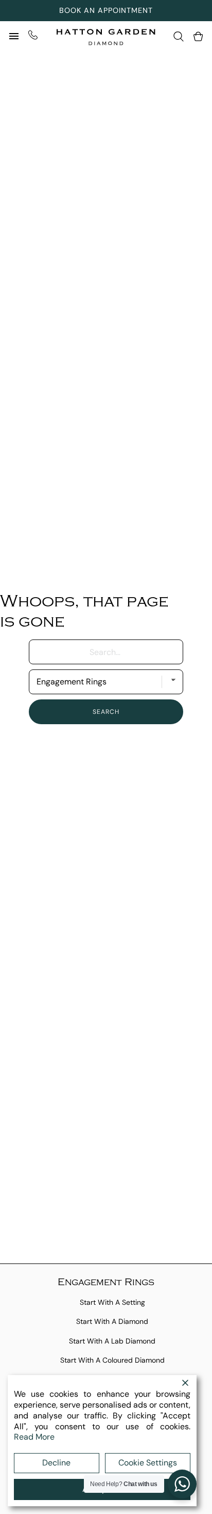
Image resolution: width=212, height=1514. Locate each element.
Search (106, 711)
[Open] (14, 36)
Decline (56, 1463)
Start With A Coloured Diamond (112, 1360)
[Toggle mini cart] (198, 36)
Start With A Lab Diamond (112, 1341)
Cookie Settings (147, 1463)
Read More (34, 1437)
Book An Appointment (106, 10)
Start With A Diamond (112, 1321)
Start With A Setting (112, 1302)
